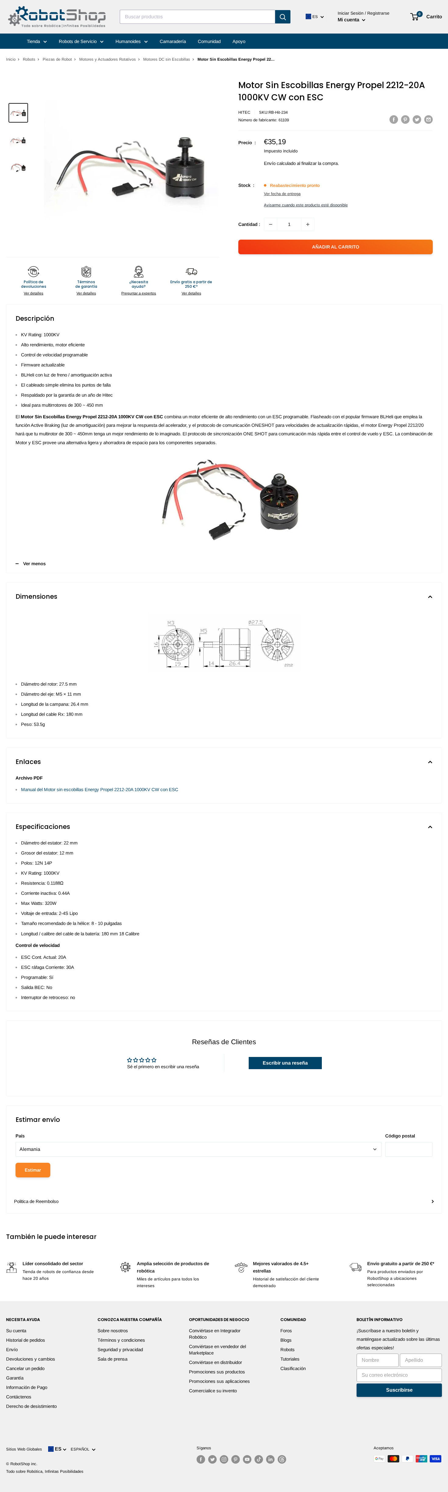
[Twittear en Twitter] (417, 119)
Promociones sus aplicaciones (219, 1381)
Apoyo (239, 41)
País (20, 1135)
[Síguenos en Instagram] (224, 1459)
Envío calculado (280, 163)
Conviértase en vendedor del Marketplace (217, 1349)
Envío (12, 1349)
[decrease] (270, 224)
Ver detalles (33, 293)
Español (81, 1449)
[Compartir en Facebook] (393, 119)
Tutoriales (290, 1359)
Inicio (11, 59)
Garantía (14, 1377)
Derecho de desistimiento (31, 1406)
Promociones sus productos (217, 1371)
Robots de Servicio (78, 41)
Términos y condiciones (121, 1340)
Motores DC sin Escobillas (166, 59)
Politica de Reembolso (36, 1201)
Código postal (400, 1135)
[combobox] (197, 17)
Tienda (34, 41)
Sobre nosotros (113, 1330)
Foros (286, 1330)
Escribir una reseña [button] (285, 1062)
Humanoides (129, 41)
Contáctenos (18, 1396)
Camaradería (173, 41)
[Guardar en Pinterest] (405, 119)
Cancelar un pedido (25, 1368)
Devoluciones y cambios (30, 1359)
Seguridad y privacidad (120, 1349)
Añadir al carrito (335, 246)
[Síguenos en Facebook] (201, 1459)
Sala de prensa (112, 1359)
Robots (29, 59)
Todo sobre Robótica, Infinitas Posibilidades (45, 1471)
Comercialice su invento (213, 1390)
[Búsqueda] (282, 16)
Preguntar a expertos (138, 293)
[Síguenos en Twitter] (212, 1459)
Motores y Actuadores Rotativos (107, 59)
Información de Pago (26, 1387)
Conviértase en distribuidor (215, 1362)
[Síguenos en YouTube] (247, 1459)
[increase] (307, 224)
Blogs (286, 1340)
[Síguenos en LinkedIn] (270, 1459)
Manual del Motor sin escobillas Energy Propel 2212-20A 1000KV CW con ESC (99, 789)
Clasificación (293, 1368)
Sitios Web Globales (24, 1449)
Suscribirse (399, 1390)
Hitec (244, 112)
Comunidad (209, 41)
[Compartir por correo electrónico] (428, 119)
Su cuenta (16, 1330)
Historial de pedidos (25, 1340)
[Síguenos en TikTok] (258, 1459)
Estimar (33, 1170)
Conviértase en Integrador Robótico (214, 1334)
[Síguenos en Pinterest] (235, 1459)
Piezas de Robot (57, 59)
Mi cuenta (349, 19)
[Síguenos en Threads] (282, 1459)
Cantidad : (249, 224)
